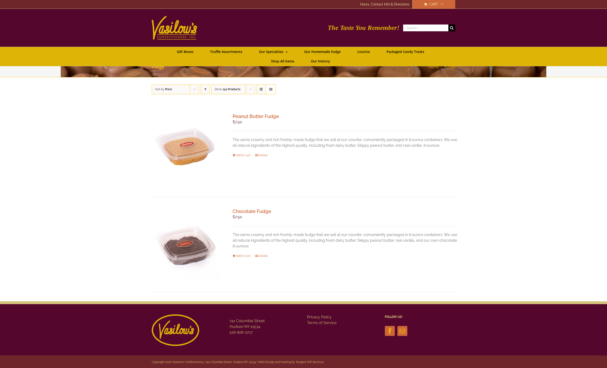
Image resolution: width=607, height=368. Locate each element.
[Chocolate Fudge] (184, 244)
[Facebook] (390, 331)
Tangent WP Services (310, 362)
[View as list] (270, 89)
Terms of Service (321, 323)
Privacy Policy (319, 317)
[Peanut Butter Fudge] (184, 149)
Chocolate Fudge (252, 211)
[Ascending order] (205, 89)
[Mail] (402, 331)
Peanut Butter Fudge (256, 116)
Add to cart (243, 155)
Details (263, 155)
